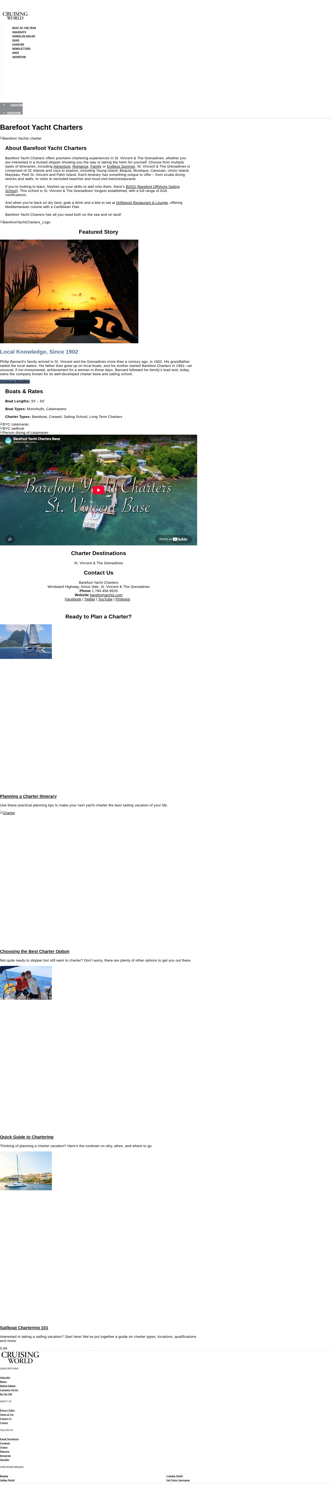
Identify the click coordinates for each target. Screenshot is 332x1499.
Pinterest (123, 599)
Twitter (89, 599)
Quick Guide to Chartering (26, 1137)
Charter (18, 44)
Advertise (19, 56)
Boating (4, 1476)
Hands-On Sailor (23, 36)
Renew (3, 1381)
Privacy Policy (7, 1410)
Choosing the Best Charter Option (34, 951)
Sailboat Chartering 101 (24, 1327)
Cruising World (174, 1476)
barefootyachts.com (106, 595)
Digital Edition (8, 1386)
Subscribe (5, 1377)
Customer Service (9, 1390)
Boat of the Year (24, 27)
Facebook (73, 599)
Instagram (5, 1455)
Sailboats (19, 32)
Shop (15, 52)
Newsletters (21, 48)
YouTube (105, 599)
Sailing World (7, 1480)
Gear (15, 40)
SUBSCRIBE (17, 105)
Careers (4, 1423)
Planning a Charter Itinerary (28, 796)
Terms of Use (6, 1414)
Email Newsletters (9, 1439)
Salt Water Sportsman (178, 1480)
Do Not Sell (6, 1394)
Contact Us (6, 1418)
